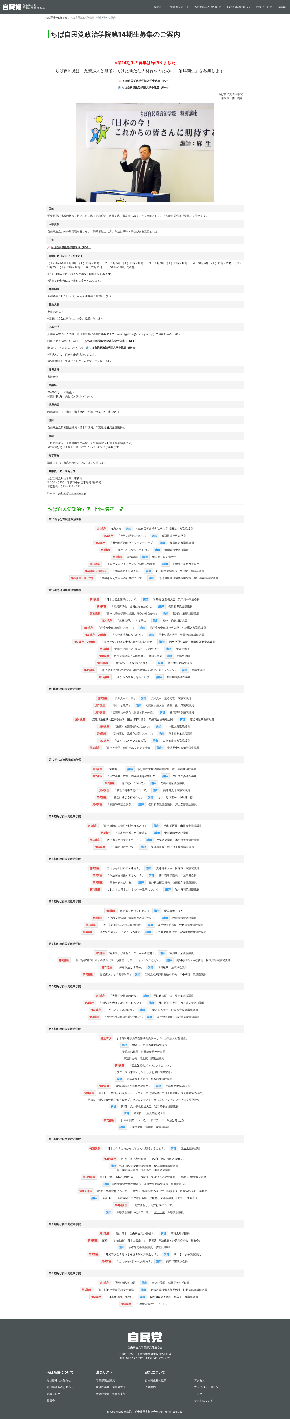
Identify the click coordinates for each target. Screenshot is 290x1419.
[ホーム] (23, 6)
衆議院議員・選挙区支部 (111, 1387)
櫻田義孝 (159, 1165)
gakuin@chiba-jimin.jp (139, 334)
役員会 (51, 1400)
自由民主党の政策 (155, 1380)
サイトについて (203, 1400)
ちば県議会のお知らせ (207, 7)
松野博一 (155, 1198)
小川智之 (146, 1170)
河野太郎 (149, 1184)
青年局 (282, 7)
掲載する (51, 54)
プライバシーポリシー (207, 1387)
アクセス (199, 1380)
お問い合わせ (264, 7)
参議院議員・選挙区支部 (111, 1393)
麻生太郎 (186, 1148)
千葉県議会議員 (105, 1380)
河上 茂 (159, 1212)
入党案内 (150, 1387)
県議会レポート (179, 7)
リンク (198, 1393)
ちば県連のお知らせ (239, 7)
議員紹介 (159, 7)
